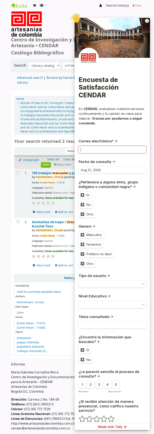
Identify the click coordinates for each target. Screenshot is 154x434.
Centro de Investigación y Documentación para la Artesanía (21, 9)
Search (20, 65)
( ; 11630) (52, 236)
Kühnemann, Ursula (30, 302)
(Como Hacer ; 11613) (31, 323)
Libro (20, 313)
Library (22, 82)
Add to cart (65, 212)
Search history (117, 5)
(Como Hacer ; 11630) (31, 328)
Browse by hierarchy (62, 77)
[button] (34, 6)
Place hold (43, 212)
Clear (138, 5)
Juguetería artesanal (30, 347)
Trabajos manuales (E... (32, 351)
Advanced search (30, 77)
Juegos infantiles (28, 342)
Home (20, 99)
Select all (53, 159)
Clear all (69, 159)
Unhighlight (30, 160)
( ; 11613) (52, 182)
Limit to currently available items (39, 292)
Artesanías (24, 338)
